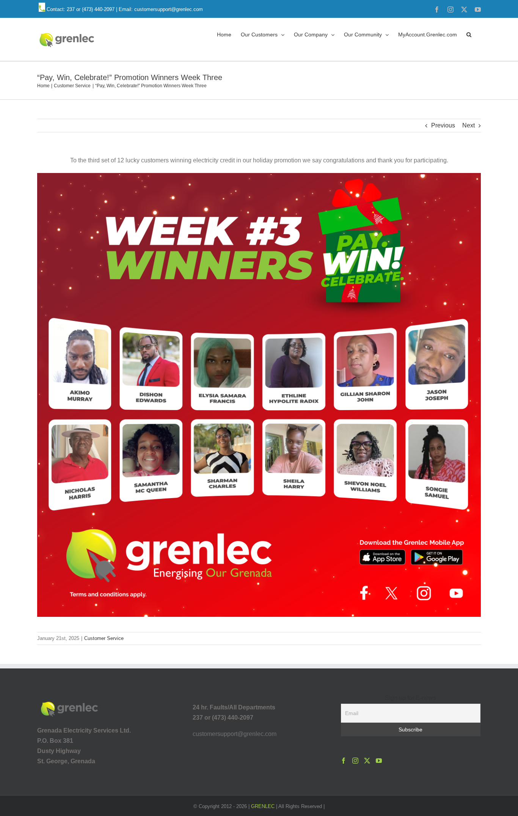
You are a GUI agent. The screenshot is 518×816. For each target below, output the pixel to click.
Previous (443, 125)
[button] (468, 34)
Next (468, 125)
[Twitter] (367, 761)
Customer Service (104, 638)
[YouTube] (379, 761)
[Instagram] (355, 761)
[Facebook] (344, 761)
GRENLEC (263, 806)
